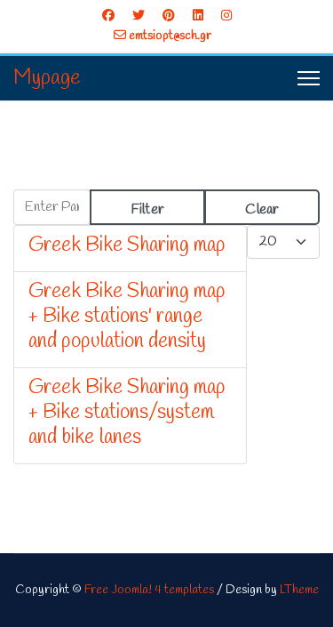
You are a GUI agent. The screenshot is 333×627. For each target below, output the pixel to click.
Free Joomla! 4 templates (149, 590)
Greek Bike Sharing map (127, 245)
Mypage (47, 78)
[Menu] (308, 78)
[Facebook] (108, 16)
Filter (147, 209)
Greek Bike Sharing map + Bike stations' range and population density (127, 315)
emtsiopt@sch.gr (170, 36)
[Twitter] (138, 16)
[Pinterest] (169, 16)
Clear (262, 209)
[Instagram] (226, 16)
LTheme (299, 590)
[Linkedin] (198, 16)
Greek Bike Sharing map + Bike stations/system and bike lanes (127, 412)
